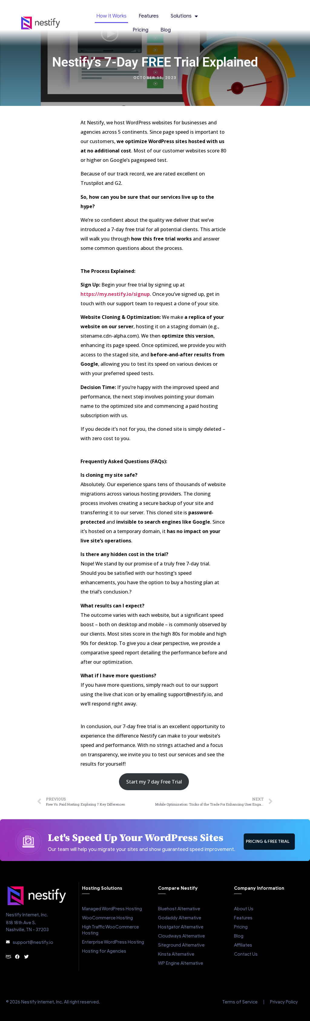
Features (149, 16)
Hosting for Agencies (104, 951)
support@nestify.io (33, 942)
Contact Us (246, 954)
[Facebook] (17, 956)
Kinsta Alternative (176, 954)
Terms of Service (240, 1002)
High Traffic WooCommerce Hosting (110, 930)
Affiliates (243, 945)
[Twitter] (26, 956)
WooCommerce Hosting (107, 918)
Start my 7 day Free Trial (154, 781)
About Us (243, 908)
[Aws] (8, 956)
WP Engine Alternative (180, 963)
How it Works (111, 16)
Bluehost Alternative (179, 908)
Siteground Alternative (181, 945)
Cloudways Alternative (181, 936)
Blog (165, 30)
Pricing (140, 30)
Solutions (181, 16)
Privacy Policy (284, 1002)
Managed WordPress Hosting (112, 908)
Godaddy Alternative (179, 918)
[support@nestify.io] (8, 942)
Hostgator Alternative (180, 927)
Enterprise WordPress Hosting (113, 942)
